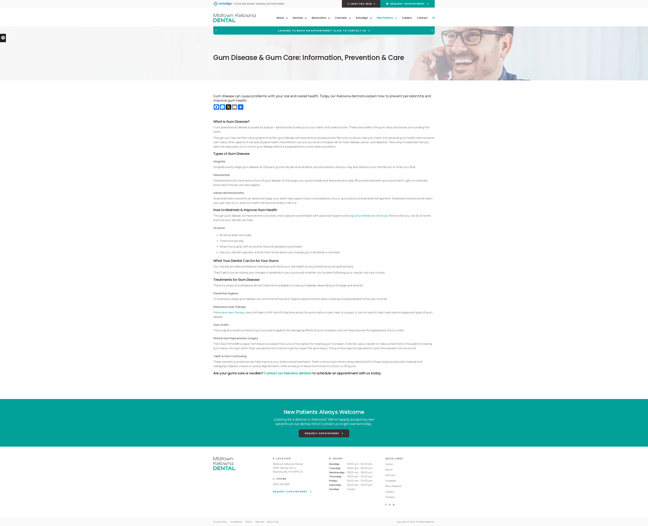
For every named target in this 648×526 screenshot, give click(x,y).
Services (390, 475)
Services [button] (298, 18)
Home (389, 464)
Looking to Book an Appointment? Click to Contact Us (322, 30)
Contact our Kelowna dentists (288, 373)
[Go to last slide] (215, 30)
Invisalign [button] (362, 18)
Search (249, 521)
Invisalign (390, 480)
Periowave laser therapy (228, 312)
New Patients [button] (385, 18)
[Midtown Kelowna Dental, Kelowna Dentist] (224, 473)
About (389, 469)
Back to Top (273, 521)
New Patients (393, 486)
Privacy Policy (220, 521)
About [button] (280, 18)
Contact (422, 18)
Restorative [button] (319, 18)
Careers (407, 18)
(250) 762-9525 (361, 3)
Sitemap (259, 521)
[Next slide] (432, 30)
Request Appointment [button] (407, 3)
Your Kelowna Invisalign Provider (259, 3)
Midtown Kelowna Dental (288, 464)
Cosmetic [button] (341, 18)
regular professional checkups (368, 215)
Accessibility (236, 521)
